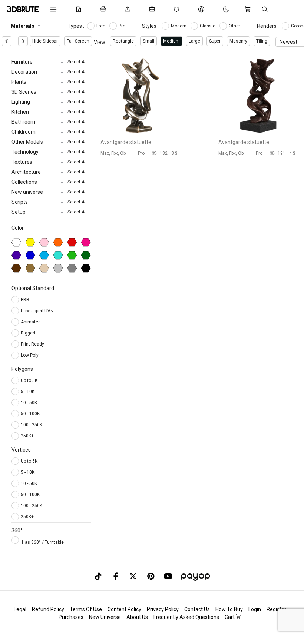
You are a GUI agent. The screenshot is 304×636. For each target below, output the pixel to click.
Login (254, 609)
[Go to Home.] (23, 9)
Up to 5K (29, 380)
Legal (20, 609)
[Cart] (249, 9)
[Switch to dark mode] (218, 9)
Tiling (261, 41)
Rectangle (123, 41)
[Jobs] (153, 9)
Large (194, 41)
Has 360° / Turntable (43, 542)
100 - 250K (31, 424)
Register (276, 609)
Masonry (238, 41)
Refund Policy (48, 609)
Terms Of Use (86, 609)
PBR (25, 299)
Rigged (28, 333)
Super (215, 41)
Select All (77, 61)
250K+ (27, 436)
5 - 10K (27, 391)
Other (235, 26)
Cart (230, 617)
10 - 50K (29, 402)
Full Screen (78, 41)
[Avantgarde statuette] (140, 134)
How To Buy (229, 609)
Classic (208, 26)
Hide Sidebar (45, 41)
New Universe (105, 617)
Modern (179, 26)
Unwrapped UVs (37, 310)
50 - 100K (30, 413)
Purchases (71, 617)
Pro (122, 26)
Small (148, 41)
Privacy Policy (163, 609)
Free (101, 26)
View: (100, 42)
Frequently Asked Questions (186, 617)
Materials (22, 26)
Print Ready (33, 344)
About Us (137, 617)
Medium (171, 41)
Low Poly (30, 355)
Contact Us (197, 609)
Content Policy (124, 609)
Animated (31, 321)
